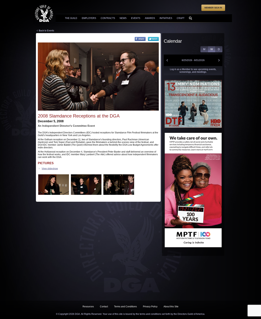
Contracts (108, 18)
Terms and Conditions (125, 306)
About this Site (171, 306)
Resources (88, 306)
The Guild (71, 18)
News (123, 18)
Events (135, 18)
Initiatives (166, 18)
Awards (150, 18)
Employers (89, 18)
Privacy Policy (150, 306)
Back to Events (46, 30)
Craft (180, 18)
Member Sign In (213, 8)
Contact (104, 306)
